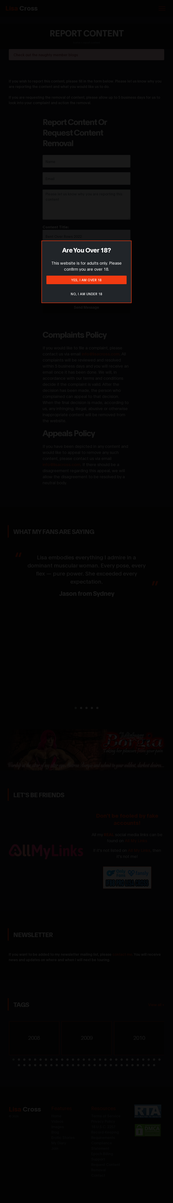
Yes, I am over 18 (86, 280)
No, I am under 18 (86, 294)
